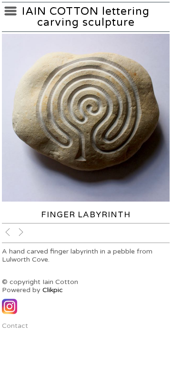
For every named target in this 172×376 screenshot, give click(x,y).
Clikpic (52, 290)
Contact (15, 326)
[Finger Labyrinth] (86, 118)
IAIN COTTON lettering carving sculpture (86, 17)
